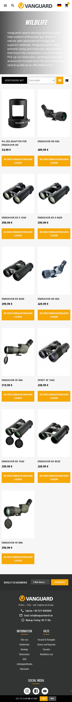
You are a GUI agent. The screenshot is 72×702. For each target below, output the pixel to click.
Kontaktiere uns (46, 654)
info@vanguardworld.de (41, 615)
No (52, 698)
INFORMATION (24, 631)
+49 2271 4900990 (42, 610)
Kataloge (24, 649)
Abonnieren (60, 582)
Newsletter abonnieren (15, 582)
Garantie (46, 649)
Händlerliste (24, 644)
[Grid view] (59, 80)
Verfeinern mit (14, 80)
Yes (44, 698)
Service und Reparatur (46, 644)
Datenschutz (24, 654)
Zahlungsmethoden (24, 664)
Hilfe (46, 631)
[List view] (66, 80)
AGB (24, 659)
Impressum (24, 668)
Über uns (24, 639)
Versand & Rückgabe (46, 639)
